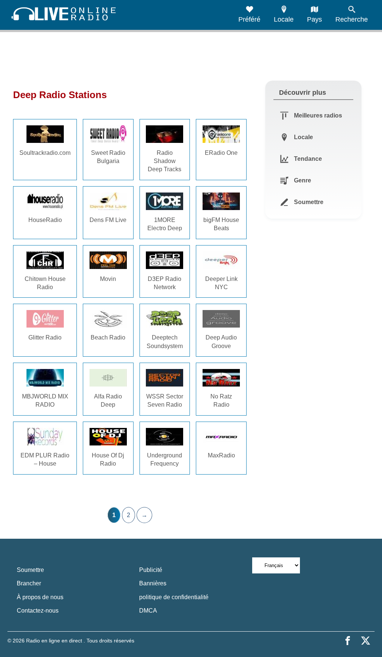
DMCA (148, 610)
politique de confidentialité (174, 597)
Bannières (152, 583)
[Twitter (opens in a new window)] (366, 641)
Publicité (150, 570)
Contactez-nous (38, 610)
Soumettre (30, 570)
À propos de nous (40, 597)
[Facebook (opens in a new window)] (348, 641)
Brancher (29, 583)
